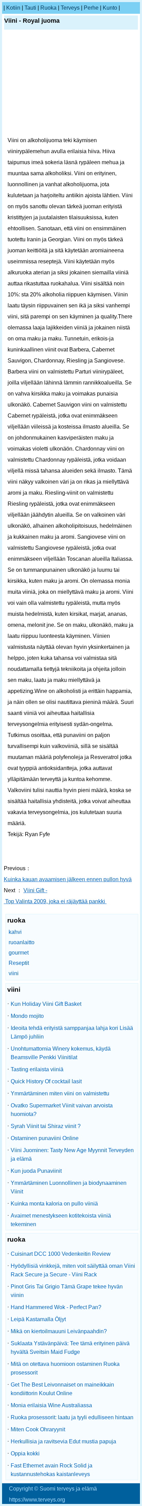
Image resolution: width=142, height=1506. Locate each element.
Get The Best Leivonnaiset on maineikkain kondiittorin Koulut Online (62, 1389)
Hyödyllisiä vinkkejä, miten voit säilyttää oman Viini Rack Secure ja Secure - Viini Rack (73, 1270)
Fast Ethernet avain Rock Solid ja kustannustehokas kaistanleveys (51, 1470)
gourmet (19, 953)
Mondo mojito (27, 1016)
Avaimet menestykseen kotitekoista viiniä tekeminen (61, 1220)
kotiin (13, 8)
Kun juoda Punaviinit (36, 1171)
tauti (30, 8)
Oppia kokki (25, 1453)
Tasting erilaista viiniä (37, 1069)
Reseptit (19, 963)
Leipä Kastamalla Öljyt (38, 1319)
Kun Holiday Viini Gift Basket (46, 1004)
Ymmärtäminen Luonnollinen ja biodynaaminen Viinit (68, 1187)
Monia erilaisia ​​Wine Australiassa (51, 1405)
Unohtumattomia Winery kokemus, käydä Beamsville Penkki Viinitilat (61, 1053)
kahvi (15, 932)
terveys (70, 8)
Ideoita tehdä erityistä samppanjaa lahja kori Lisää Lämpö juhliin (72, 1032)
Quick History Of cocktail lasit (46, 1081)
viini (14, 973)
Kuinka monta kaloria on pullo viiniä (54, 1204)
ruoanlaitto (21, 942)
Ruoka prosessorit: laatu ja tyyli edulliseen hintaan (72, 1417)
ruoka (48, 8)
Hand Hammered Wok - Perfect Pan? (56, 1307)
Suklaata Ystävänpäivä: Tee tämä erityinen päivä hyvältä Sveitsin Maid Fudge (70, 1347)
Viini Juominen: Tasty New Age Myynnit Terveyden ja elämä (72, 1154)
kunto (110, 8)
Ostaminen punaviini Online (45, 1138)
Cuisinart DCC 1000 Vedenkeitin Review (61, 1254)
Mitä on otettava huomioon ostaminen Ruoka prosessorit (65, 1368)
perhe (91, 8)
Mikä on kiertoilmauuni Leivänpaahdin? (59, 1331)
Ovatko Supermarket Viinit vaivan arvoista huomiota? (62, 1110)
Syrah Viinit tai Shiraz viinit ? (46, 1126)
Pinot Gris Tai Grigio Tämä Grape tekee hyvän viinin (67, 1291)
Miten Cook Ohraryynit (38, 1429)
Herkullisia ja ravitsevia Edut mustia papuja (63, 1441)
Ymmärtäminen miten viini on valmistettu (60, 1093)
